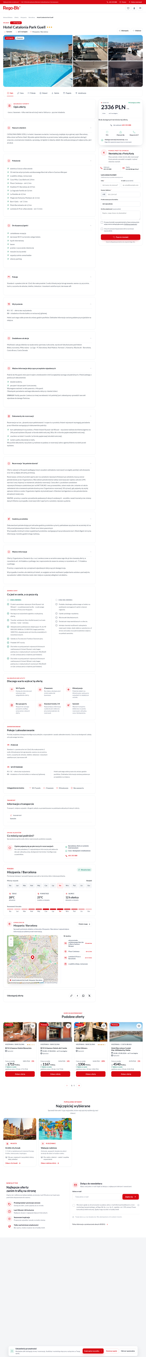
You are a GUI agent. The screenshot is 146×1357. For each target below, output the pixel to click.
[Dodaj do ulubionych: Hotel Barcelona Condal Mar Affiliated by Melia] (138, 1025)
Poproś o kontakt (122, 237)
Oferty (16, 17)
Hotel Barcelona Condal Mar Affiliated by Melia (121, 1049)
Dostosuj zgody (111, 1351)
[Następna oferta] (78, 1085)
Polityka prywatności (130, 224)
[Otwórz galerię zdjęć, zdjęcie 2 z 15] (90, 48)
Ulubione (138, 31)
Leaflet (41, 983)
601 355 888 (72, 855)
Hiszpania (24, 17)
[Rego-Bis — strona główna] (12, 8)
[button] (32, 957)
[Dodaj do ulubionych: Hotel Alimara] (103, 1025)
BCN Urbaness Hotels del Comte (54, 1048)
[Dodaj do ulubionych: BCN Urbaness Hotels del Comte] (68, 1025)
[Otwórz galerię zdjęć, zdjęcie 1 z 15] (37, 61)
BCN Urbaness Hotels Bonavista (18, 1048)
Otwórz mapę (83, 924)
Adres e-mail (76, 1191)
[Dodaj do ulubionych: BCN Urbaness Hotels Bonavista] (32, 1025)
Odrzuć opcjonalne (128, 1351)
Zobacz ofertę (20, 1074)
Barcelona (32, 17)
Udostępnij (124, 31)
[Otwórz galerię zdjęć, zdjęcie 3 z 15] (125, 48)
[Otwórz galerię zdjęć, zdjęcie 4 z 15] (90, 74)
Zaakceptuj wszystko (91, 1351)
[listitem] (71, 995)
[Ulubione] (128, 8)
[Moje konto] (134, 8)
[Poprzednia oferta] (67, 1085)
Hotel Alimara (81, 1048)
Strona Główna (7, 17)
